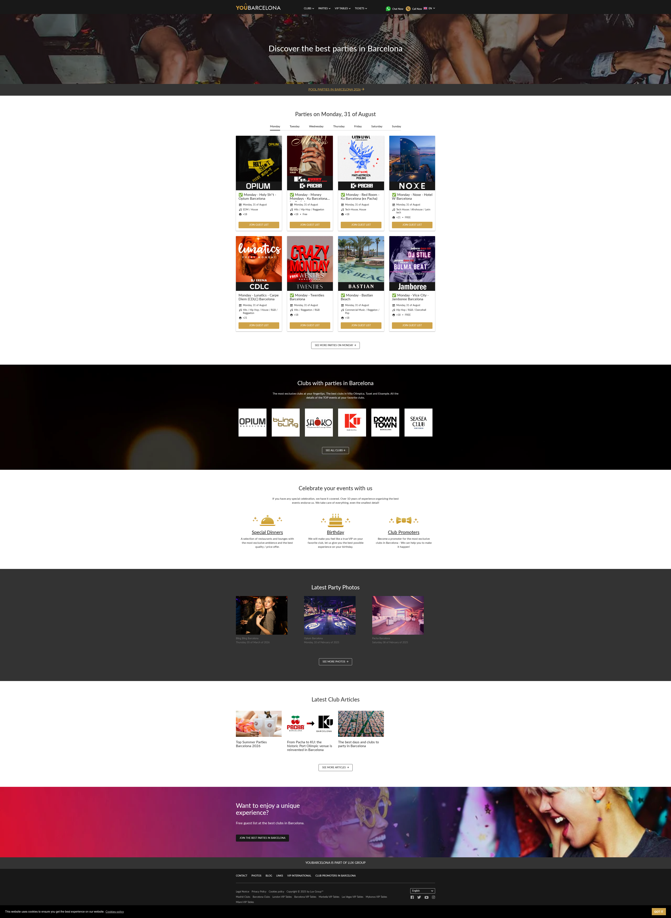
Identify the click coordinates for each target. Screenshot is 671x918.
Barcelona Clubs (261, 897)
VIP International (299, 876)
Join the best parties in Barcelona (262, 838)
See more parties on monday (334, 345)
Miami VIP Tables (245, 902)
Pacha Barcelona (381, 638)
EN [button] (430, 8)
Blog (269, 876)
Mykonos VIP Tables (376, 897)
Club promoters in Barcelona (335, 876)
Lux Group (316, 892)
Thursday (339, 126)
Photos (256, 876)
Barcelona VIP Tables (305, 897)
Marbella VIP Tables (329, 897)
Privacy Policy (259, 892)
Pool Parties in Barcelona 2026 (334, 89)
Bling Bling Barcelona (247, 638)
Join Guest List (259, 225)
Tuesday (295, 126)
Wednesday (316, 126)
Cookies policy (276, 892)
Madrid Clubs (243, 897)
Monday (275, 126)
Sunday (396, 126)
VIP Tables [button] (341, 8)
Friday (358, 126)
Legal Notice (242, 892)
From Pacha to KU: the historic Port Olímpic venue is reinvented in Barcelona (309, 746)
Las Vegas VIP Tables (352, 897)
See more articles (334, 767)
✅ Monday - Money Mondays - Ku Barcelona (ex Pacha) (308, 198)
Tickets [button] (359, 8)
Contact (241, 876)
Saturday (376, 126)
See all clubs (334, 450)
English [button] (416, 891)
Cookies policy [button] (115, 912)
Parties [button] (323, 8)
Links (279, 876)
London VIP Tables (282, 897)
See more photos (334, 662)
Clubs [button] (307, 8)
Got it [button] (658, 912)
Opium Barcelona (313, 638)
